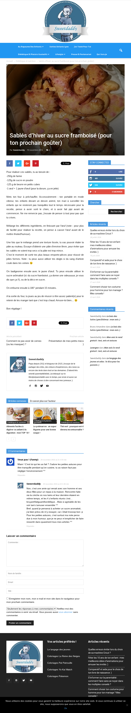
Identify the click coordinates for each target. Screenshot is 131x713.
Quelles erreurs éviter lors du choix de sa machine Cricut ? (107, 232)
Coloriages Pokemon (57, 676)
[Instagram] (37, 386)
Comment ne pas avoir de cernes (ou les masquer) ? (23, 343)
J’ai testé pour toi (82, 46)
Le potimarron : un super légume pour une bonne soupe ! (44, 429)
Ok (65, 708)
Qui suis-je (102, 54)
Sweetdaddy (19, 150)
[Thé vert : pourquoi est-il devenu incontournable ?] (72, 416)
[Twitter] (42, 386)
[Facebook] (31, 386)
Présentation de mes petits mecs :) (66, 343)
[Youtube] (48, 386)
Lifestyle (59, 54)
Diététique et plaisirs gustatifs (32, 54)
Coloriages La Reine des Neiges (63, 656)
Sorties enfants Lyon (59, 46)
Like (120, 171)
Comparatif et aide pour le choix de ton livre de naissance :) (106, 262)
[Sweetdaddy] (65, 21)
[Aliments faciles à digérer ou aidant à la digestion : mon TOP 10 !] (18, 416)
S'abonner (117, 191)
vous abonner (66, 612)
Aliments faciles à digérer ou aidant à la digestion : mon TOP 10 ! (17, 429)
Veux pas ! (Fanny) (28, 459)
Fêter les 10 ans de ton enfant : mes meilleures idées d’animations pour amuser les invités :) (105, 247)
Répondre (21, 475)
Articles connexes (17, 401)
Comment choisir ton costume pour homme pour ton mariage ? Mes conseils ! (106, 290)
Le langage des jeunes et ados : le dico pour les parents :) (105, 361)
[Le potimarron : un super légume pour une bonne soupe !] (45, 416)
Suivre (119, 178)
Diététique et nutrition (16, 422)
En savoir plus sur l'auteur (43, 401)
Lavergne (94, 347)
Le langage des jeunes (58, 649)
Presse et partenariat (81, 54)
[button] (121, 50)
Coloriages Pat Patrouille (59, 663)
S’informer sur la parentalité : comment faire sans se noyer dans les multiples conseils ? (105, 275)
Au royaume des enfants (30, 46)
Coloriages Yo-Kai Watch (59, 669)
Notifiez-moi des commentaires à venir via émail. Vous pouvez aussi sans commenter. (42, 612)
